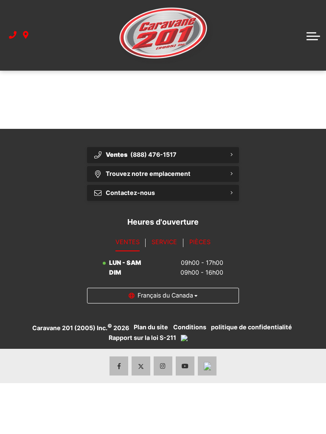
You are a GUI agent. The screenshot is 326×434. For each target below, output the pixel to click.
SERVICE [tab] (164, 241)
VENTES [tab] (127, 241)
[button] (313, 35)
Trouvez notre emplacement (148, 173)
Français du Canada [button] (165, 295)
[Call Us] (13, 35)
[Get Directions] (25, 35)
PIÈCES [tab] (200, 241)
